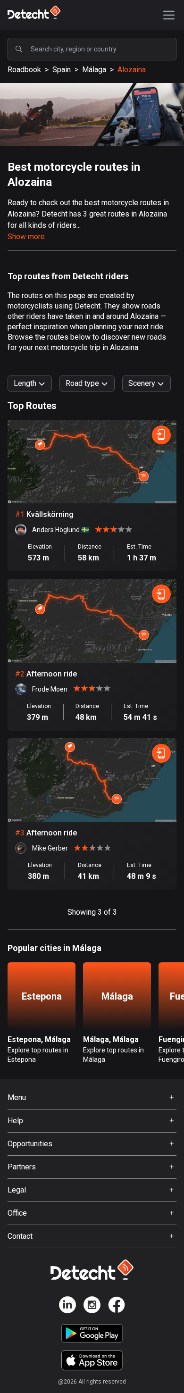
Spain (61, 69)
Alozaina (131, 69)
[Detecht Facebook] (116, 1306)
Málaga (94, 69)
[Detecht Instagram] (92, 1306)
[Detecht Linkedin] (67, 1306)
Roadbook (24, 69)
